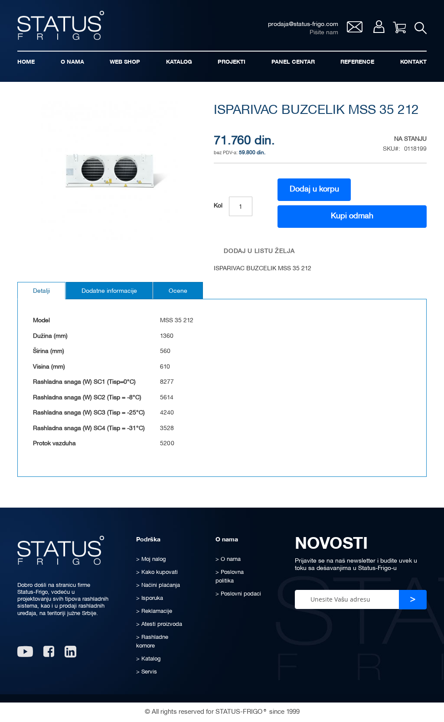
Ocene (178, 291)
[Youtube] (25, 654)
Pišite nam (324, 33)
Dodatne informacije (109, 291)
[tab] (41, 290)
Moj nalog (378, 26)
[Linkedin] (71, 654)
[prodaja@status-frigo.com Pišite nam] (354, 30)
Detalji (41, 291)
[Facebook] (48, 654)
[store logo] (60, 25)
